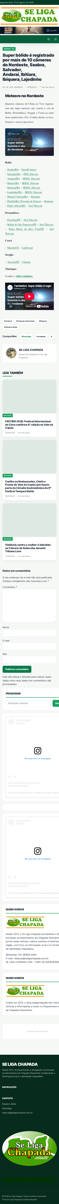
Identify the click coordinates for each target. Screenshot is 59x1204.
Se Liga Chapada (20, 1064)
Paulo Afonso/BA (16, 205)
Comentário (10, 587)
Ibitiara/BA (13, 183)
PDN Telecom (30, 174)
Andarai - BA (9, 49)
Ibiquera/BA (13, 187)
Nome (6, 627)
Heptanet (35, 196)
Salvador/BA (13, 174)
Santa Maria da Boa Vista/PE (26, 229)
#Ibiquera (43, 321)
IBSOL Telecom (31, 178)
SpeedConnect (28, 169)
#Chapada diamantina (25, 321)
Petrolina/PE (13, 219)
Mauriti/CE (13, 247)
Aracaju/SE (13, 262)
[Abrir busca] (48, 39)
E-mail (6, 640)
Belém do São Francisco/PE (21, 224)
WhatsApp (26, 336)
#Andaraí (8, 321)
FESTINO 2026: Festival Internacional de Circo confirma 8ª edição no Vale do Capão (29, 424)
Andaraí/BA (13, 178)
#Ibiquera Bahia (10, 327)
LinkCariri (27, 247)
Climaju (26, 262)
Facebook (41, 336)
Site (5, 654)
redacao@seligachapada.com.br (17, 1112)
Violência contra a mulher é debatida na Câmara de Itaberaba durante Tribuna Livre (28, 548)
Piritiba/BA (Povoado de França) (24, 201)
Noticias (7, 415)
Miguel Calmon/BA (17, 196)
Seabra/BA (12, 169)
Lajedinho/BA (14, 192)
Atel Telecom (35, 205)
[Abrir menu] (55, 39)
